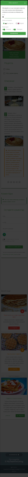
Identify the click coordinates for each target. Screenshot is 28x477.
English (21, 23)
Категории (5, 27)
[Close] (25, 3)
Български (10, 23)
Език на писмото (7, 20)
